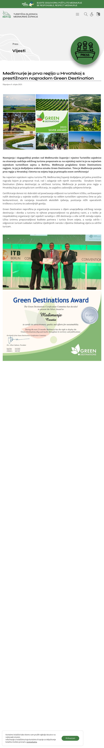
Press (15, 44)
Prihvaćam (70, 738)
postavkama (32, 742)
